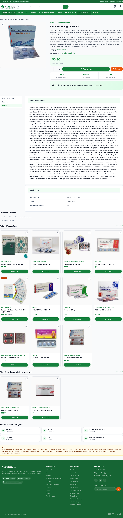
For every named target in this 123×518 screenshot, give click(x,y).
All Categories (74, 481)
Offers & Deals (74, 493)
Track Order (104, 1)
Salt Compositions (75, 490)
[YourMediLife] (7, 7)
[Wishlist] (26, 232)
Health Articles (71, 12)
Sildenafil (20, 12)
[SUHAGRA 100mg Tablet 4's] (108, 245)
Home (1, 19)
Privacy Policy (74, 502)
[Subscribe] (118, 489)
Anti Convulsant (51, 496)
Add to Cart (87, 69)
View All (119, 226)
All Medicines (9, 12)
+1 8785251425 (6, 1)
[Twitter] (100, 480)
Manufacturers (74, 487)
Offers (96, 12)
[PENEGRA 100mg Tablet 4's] (108, 290)
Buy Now (118, 69)
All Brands (73, 484)
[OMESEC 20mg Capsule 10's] (45, 391)
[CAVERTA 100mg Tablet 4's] (77, 338)
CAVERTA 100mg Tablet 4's (73, 357)
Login (1, 220)
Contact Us (73, 473)
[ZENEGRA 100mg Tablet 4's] (45, 245)
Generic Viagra (9, 19)
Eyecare (48, 487)
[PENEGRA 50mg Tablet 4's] (77, 245)
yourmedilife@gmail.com (21, 1)
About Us (73, 470)
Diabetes (59, 12)
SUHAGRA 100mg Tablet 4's (104, 264)
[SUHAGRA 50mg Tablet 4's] (45, 290)
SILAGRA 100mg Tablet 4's (41, 357)
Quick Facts (5, 102)
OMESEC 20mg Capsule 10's (42, 410)
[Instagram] (104, 480)
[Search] (65, 7)
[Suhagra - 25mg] (77, 290)
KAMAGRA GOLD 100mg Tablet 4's (12, 264)
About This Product (8, 98)
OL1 (27, 12)
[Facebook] (96, 480)
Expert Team (74, 478)
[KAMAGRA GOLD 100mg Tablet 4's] (14, 245)
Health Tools (84, 12)
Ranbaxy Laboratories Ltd (60, 22)
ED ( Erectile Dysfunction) (46, 12)
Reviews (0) (5, 105)
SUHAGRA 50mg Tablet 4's (41, 310)
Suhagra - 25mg (69, 310)
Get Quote (99, 85)
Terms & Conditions (76, 504)
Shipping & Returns (76, 499)
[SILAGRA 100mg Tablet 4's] (45, 338)
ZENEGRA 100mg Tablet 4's (41, 264)
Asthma (33, 12)
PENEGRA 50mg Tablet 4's (72, 264)
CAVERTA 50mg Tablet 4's (10, 357)
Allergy (48, 493)
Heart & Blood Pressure (53, 484)
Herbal (48, 490)
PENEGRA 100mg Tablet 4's (104, 310)
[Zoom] (2, 24)
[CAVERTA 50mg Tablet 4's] (14, 338)
